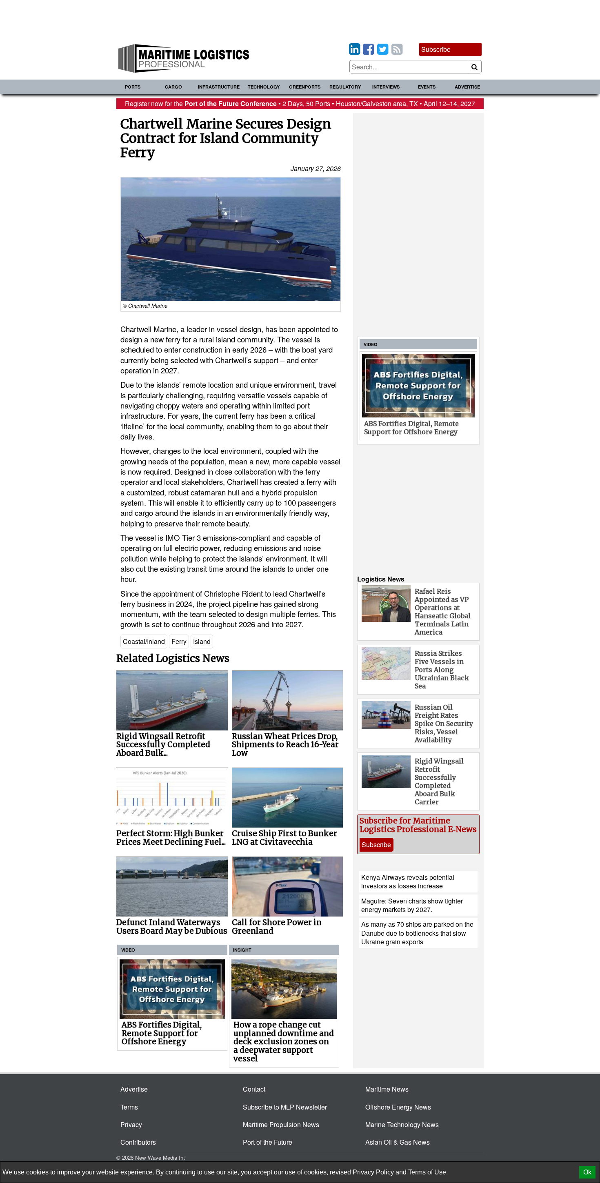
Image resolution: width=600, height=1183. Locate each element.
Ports (132, 87)
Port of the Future (267, 1142)
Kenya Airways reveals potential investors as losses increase (407, 881)
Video (128, 950)
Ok (587, 1172)
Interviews (386, 87)
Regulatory (345, 87)
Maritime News (387, 1089)
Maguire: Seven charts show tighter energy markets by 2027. (412, 905)
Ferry (179, 641)
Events (427, 87)
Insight (242, 950)
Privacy (131, 1124)
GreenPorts (304, 87)
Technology (264, 87)
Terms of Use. (428, 1172)
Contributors (138, 1142)
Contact (254, 1089)
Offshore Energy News (398, 1107)
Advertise (467, 87)
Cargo (173, 87)
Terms (129, 1107)
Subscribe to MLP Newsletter (285, 1107)
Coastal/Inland (144, 641)
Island (202, 641)
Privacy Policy (373, 1172)
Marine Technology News (402, 1124)
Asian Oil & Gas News (397, 1142)
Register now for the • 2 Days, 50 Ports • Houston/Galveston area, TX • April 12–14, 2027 (300, 103)
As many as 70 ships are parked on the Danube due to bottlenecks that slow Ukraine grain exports (417, 932)
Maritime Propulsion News (281, 1124)
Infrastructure (219, 87)
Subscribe (436, 49)
